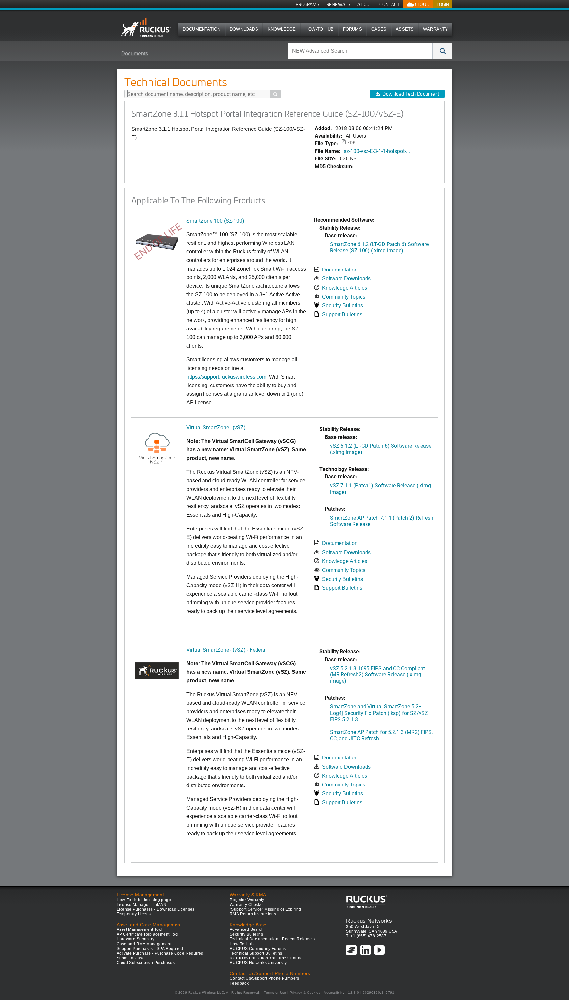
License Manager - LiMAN (141, 904)
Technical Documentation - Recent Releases (272, 939)
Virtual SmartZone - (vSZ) (216, 427)
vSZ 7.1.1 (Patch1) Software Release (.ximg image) (380, 488)
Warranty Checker (247, 904)
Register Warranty (247, 900)
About (364, 4)
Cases (379, 29)
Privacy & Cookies (305, 992)
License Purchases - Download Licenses (156, 909)
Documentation (202, 29)
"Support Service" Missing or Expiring (265, 909)
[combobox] (360, 51)
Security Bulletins (342, 305)
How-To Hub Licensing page (144, 900)
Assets (405, 29)
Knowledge (282, 29)
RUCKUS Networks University (258, 962)
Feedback (239, 983)
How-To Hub (319, 29)
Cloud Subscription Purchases (146, 962)
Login (443, 4)
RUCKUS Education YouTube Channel (267, 958)
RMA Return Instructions (253, 914)
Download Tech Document (410, 94)
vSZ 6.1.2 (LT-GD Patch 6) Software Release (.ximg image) (380, 448)
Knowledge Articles (344, 288)
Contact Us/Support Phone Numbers (264, 978)
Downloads (244, 29)
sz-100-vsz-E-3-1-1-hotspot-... (377, 150)
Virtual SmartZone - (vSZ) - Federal (226, 649)
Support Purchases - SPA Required (150, 948)
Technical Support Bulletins (256, 953)
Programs (307, 4)
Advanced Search (247, 929)
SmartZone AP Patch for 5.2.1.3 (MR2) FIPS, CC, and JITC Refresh (381, 735)
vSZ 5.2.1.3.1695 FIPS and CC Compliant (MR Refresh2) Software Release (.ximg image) (377, 674)
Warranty (435, 29)
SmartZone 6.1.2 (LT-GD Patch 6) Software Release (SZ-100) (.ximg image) (379, 247)
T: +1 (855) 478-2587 (366, 936)
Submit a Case (131, 958)
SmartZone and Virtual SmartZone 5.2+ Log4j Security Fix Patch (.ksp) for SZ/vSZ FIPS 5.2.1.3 (379, 712)
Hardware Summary (135, 939)
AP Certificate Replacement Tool (147, 934)
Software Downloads (346, 278)
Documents (134, 53)
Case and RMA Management (144, 944)
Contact (389, 4)
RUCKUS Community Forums (258, 948)
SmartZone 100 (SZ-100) (215, 220)
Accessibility (334, 992)
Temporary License (135, 914)
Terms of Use (275, 992)
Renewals (338, 4)
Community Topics (343, 297)
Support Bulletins (342, 314)
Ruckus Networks (369, 921)
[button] (442, 51)
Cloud (422, 4)
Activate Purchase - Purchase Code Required (160, 953)
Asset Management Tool (139, 929)
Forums (352, 29)
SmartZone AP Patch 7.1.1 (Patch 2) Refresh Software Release (381, 520)
